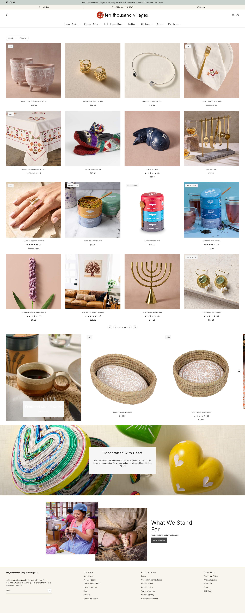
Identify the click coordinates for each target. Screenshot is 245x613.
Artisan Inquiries (210, 580)
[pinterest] (14, 2)
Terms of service (148, 591)
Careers (86, 595)
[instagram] (10, 2)
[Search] (7, 15)
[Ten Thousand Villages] (122, 15)
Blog (85, 591)
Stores (206, 587)
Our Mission (88, 576)
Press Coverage (90, 587)
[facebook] (7, 2)
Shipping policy (147, 595)
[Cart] (237, 15)
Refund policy (147, 583)
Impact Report (89, 580)
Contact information (149, 598)
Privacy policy (147, 587)
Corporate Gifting (211, 576)
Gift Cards (208, 591)
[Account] (233, 15)
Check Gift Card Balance (151, 580)
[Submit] (49, 591)
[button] (110, 327)
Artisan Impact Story (92, 583)
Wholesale (208, 583)
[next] (239, 371)
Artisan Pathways (90, 598)
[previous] (6, 377)
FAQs (143, 576)
